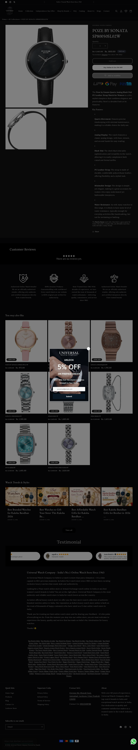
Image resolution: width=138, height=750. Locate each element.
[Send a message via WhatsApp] (133, 741)
